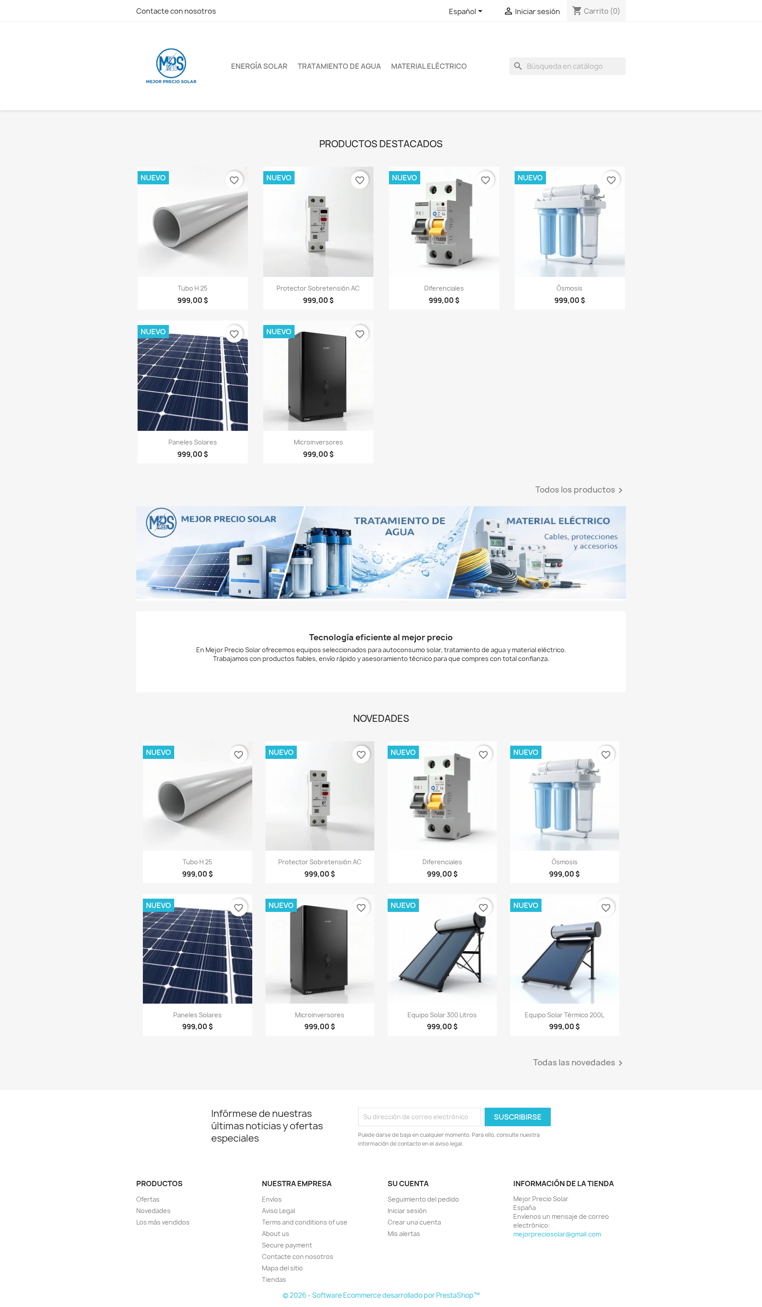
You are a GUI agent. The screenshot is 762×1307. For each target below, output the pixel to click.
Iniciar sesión (407, 1210)
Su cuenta (408, 1183)
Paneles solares (192, 442)
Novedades (153, 1210)
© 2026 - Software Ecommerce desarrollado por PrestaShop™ (381, 1295)
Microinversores (318, 442)
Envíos (272, 1199)
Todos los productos (580, 490)
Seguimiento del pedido (423, 1199)
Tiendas (274, 1279)
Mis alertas (404, 1233)
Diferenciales (444, 288)
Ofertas (148, 1199)
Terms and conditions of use (304, 1222)
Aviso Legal (278, 1210)
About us (275, 1233)
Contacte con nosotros (176, 11)
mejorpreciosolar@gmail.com (557, 1234)
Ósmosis (570, 288)
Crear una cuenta (414, 1222)
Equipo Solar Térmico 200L (564, 1015)
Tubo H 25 (192, 288)
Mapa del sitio (282, 1268)
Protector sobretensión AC (318, 288)
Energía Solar (259, 66)
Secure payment (287, 1245)
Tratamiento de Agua (339, 66)
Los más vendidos (163, 1222)
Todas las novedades (579, 1063)
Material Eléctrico (429, 66)
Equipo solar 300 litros (442, 1015)
